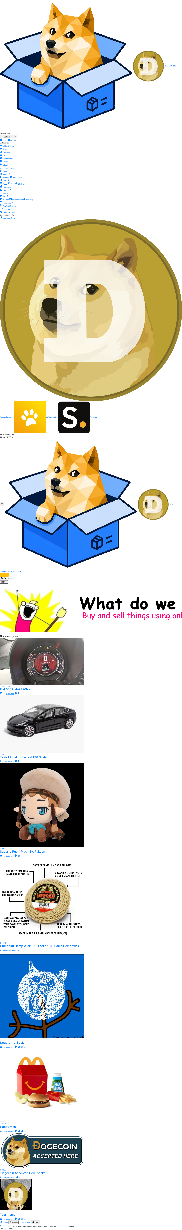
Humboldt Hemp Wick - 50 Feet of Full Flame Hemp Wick (39, 946)
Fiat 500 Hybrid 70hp (15, 689)
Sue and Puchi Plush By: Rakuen (22, 851)
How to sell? (5, 572)
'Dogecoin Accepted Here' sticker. (23, 1173)
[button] (13, 608)
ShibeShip (5, 1226)
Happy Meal (8, 1127)
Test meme (7, 1214)
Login (4, 575)
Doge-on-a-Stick (12, 1042)
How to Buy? (15, 572)
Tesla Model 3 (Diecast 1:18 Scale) (24, 757)
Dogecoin (60, 1226)
